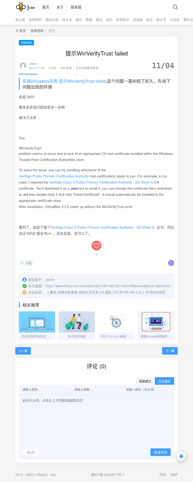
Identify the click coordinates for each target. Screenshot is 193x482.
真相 (89, 19)
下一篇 (170, 351)
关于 (60, 6)
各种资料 (35, 19)
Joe (53, 474)
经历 (109, 19)
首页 (45, 6)
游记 (79, 19)
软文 (149, 19)
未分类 (20, 19)
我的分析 (52, 19)
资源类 (138, 19)
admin (33, 64)
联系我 (76, 6)
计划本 (175, 19)
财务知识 (122, 19)
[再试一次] (26, 7)
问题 (29, 263)
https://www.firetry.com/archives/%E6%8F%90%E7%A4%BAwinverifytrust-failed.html (108, 285)
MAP (174, 474)
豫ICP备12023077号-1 (108, 474)
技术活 (67, 19)
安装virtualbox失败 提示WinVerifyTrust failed (64, 81)
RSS (163, 474)
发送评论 (160, 452)
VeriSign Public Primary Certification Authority (54, 175)
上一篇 (23, 351)
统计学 (161, 19)
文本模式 (164, 381)
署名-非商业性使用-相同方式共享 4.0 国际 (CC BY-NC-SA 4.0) (95, 292)
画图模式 (145, 381)
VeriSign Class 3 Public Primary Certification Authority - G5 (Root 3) (101, 182)
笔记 (99, 19)
